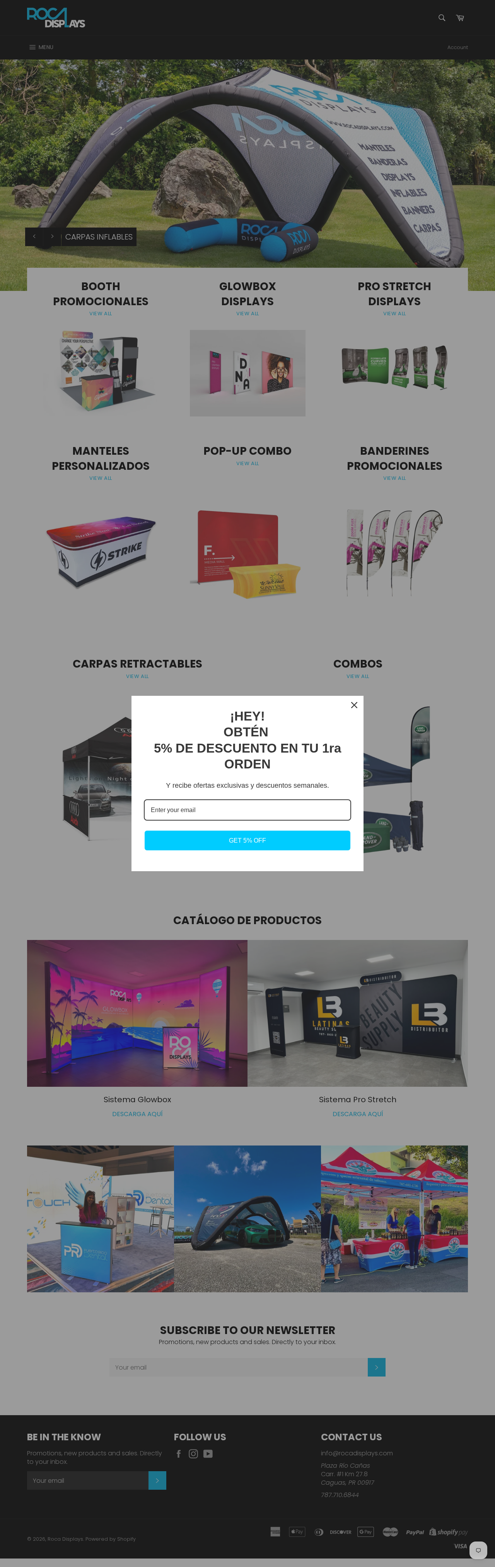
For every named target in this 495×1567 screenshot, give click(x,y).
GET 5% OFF (247, 840)
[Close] (354, 705)
